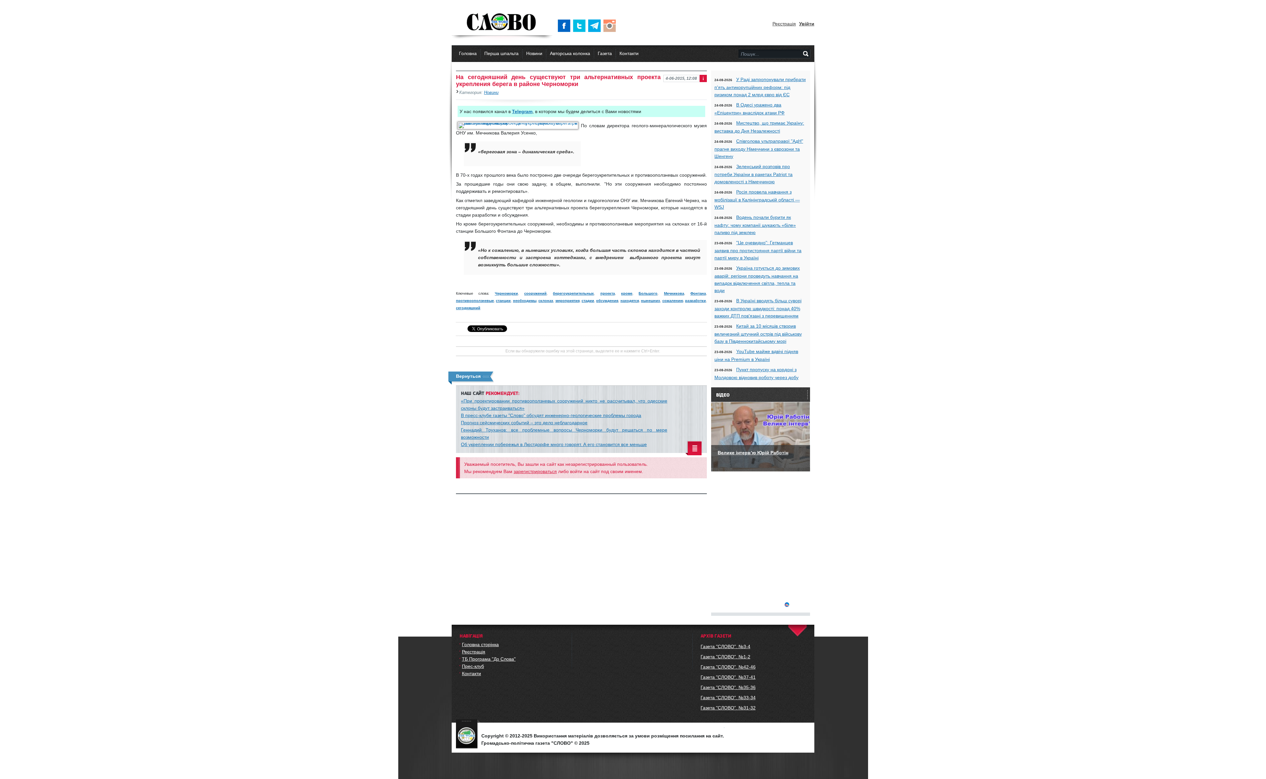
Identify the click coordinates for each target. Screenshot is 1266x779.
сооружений (535, 293)
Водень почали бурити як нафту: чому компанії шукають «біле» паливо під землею (755, 225)
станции (503, 301)
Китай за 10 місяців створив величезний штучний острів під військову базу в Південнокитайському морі (758, 333)
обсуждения (607, 301)
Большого (648, 293)
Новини (534, 53)
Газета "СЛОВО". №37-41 (728, 677)
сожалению (672, 301)
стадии (588, 301)
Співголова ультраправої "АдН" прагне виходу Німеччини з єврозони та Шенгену (758, 148)
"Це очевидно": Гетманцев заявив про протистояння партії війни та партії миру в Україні (757, 250)
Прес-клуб (473, 666)
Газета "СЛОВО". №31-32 (728, 707)
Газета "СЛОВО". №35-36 (728, 687)
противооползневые (475, 301)
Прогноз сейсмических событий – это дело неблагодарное (524, 422)
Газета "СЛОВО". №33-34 (728, 697)
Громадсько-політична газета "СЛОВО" (502, 22)
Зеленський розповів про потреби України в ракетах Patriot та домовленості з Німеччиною (753, 174)
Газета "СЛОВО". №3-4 (725, 646)
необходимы (524, 301)
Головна (468, 53)
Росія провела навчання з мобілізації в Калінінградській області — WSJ (757, 199)
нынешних (650, 301)
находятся (629, 301)
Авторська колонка (570, 53)
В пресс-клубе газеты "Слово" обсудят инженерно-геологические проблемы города (551, 415)
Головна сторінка (480, 644)
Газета (605, 53)
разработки (695, 301)
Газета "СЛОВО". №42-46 (728, 667)
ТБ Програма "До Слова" (489, 659)
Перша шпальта (501, 53)
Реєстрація (784, 23)
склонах (545, 301)
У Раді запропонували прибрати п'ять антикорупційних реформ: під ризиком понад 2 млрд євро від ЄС (760, 87)
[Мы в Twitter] (580, 25)
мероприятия (568, 301)
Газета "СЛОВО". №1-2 (725, 656)
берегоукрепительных (573, 293)
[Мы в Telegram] (595, 25)
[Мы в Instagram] (610, 25)
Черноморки (506, 293)
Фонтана (698, 293)
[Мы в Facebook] (565, 25)
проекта (607, 293)
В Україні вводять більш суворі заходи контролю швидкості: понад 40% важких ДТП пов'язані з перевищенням (757, 308)
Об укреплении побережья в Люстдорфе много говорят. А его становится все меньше (554, 444)
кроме (626, 293)
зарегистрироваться (535, 471)
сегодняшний (468, 308)
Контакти (629, 53)
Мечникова (674, 293)
